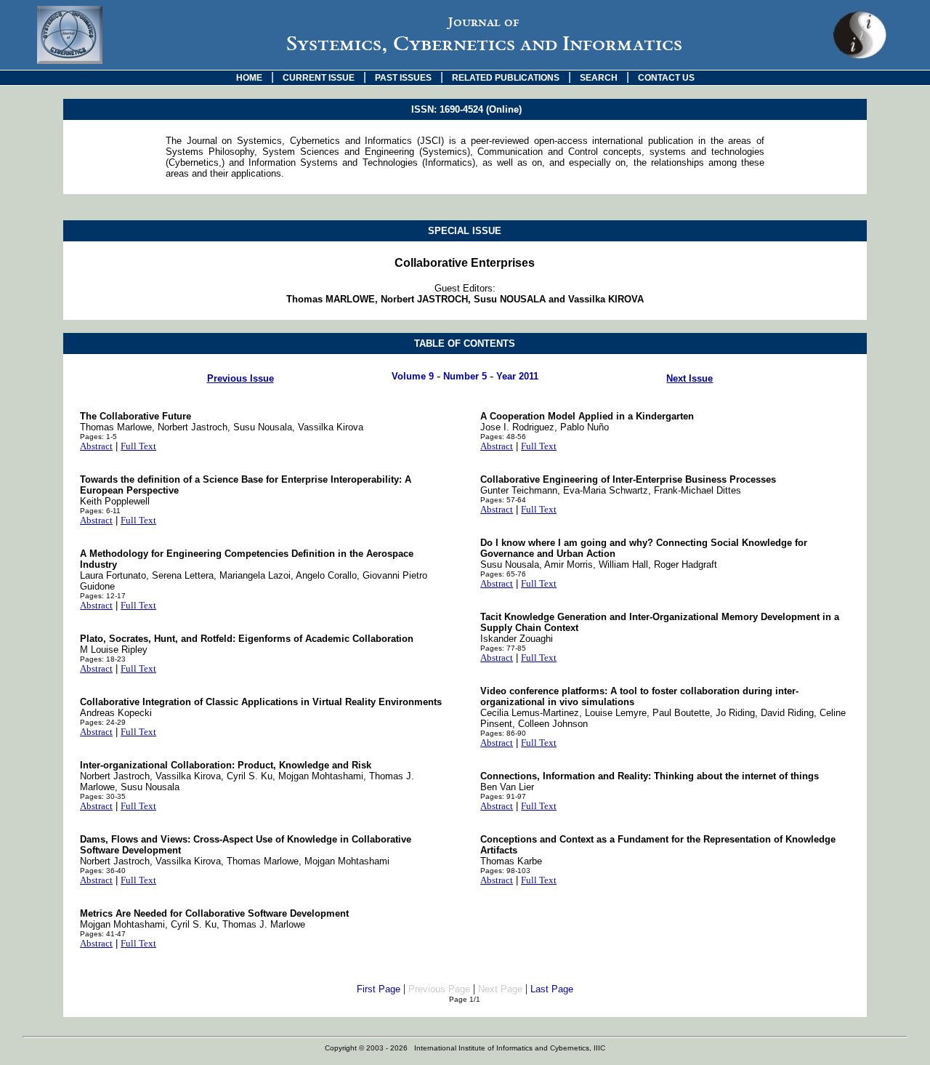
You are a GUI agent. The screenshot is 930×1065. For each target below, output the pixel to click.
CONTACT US (666, 78)
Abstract (96, 446)
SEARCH (599, 78)
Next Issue (689, 378)
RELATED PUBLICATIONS (505, 78)
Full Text (138, 446)
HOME (249, 78)
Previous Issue (240, 378)
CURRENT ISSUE (319, 78)
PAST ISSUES (403, 78)
